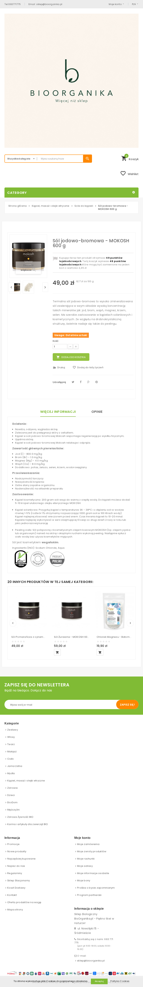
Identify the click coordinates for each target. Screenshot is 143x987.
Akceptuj (99, 981)
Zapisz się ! (127, 705)
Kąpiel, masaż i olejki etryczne (26, 780)
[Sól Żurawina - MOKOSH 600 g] (71, 611)
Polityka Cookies (119, 981)
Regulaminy (14, 873)
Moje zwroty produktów (91, 851)
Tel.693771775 (12, 4)
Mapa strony (15, 909)
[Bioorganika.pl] (71, 81)
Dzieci (11, 795)
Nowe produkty (16, 851)
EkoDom (12, 802)
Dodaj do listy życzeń (88, 367)
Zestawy (12, 729)
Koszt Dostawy (16, 888)
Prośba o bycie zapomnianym (96, 888)
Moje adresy (85, 866)
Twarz (11, 744)
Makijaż (12, 751)
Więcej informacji (58, 411)
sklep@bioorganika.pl (91, 960)
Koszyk (130, 158)
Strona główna (17, 205)
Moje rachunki (86, 858)
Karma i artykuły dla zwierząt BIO (27, 824)
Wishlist (129, 173)
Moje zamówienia (88, 844)
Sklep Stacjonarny (18, 880)
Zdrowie (12, 788)
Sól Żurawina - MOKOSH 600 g (71, 636)
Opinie (97, 411)
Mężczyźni (13, 809)
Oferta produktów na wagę (24, 902)
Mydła (11, 773)
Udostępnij (59, 382)
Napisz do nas (16, 866)
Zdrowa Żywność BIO (20, 817)
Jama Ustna (14, 766)
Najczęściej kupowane (21, 858)
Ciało (10, 759)
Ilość (55, 341)
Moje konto (115, 4)
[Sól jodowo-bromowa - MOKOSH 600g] (15, 287)
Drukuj (59, 367)
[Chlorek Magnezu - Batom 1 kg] (114, 611)
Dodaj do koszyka (71, 357)
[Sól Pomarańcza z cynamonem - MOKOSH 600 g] (28, 611)
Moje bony (83, 880)
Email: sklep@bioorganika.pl (45, 4)
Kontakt (12, 895)
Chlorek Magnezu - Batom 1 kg (114, 636)
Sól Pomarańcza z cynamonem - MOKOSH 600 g (29, 636)
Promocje (13, 844)
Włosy (11, 737)
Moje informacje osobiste (93, 873)
